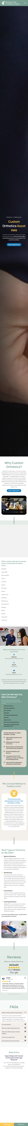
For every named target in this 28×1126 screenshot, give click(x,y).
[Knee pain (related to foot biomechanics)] (2, 724)
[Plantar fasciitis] (2, 705)
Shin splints (7, 710)
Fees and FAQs (16, 1068)
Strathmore (4, 620)
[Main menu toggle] (25, 3)
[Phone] (14, 662)
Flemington (4, 588)
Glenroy (3, 591)
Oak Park (3, 613)
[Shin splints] (2, 710)
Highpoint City (4, 594)
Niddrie (3, 610)
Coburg (3, 578)
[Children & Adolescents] (2, 715)
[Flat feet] (2, 717)
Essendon (3, 581)
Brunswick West (5, 575)
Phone (14, 665)
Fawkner (3, 585)
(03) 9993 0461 (16, 1064)
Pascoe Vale (4, 617)
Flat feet (6, 717)
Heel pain (6, 713)
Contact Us (21, 1124)
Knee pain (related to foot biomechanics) (11, 725)
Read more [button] (5, 990)
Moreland (3, 607)
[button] (14, 1012)
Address (14, 657)
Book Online (7, 1124)
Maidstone (4, 597)
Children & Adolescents (11, 715)
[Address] (14, 654)
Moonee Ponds (5, 604)
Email (14, 673)
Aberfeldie (3, 569)
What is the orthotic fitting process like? (11, 1028)
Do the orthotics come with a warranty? (10, 1041)
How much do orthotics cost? (8, 1037)
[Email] (14, 670)
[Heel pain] (2, 712)
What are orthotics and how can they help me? (12, 1012)
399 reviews (16, 970)
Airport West (4, 572)
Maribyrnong (4, 601)
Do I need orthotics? (6, 1024)
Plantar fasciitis (8, 706)
